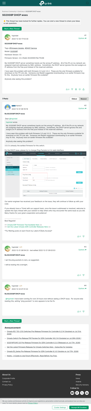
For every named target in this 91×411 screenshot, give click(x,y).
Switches (21, 11)
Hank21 (19, 106)
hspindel (15, 36)
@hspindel (13, 119)
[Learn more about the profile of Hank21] (8, 107)
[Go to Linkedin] (87, 393)
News (78, 378)
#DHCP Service (31, 48)
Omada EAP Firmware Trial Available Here (23, 225)
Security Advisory (82, 385)
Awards (78, 382)
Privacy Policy (7, 385)
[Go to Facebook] (77, 393)
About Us (6, 374)
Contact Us (6, 382)
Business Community (9, 11)
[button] (4, 3)
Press (78, 374)
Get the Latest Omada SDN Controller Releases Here (27, 227)
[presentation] (8, 37)
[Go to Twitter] (82, 393)
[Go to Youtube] (72, 393)
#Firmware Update (16, 48)
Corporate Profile (8, 378)
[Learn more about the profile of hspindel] (8, 37)
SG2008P (14, 51)
